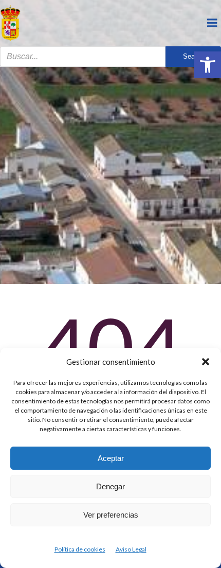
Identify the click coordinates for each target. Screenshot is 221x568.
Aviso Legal (131, 549)
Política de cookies (79, 549)
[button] (207, 64)
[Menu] (212, 23)
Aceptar (111, 458)
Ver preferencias (110, 514)
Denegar (110, 486)
